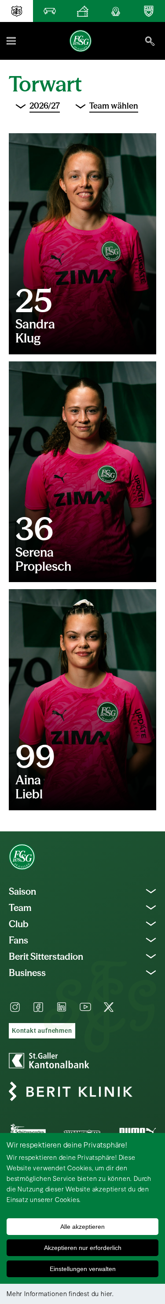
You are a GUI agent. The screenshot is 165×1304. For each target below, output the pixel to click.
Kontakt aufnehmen (42, 1030)
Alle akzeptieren (82, 1226)
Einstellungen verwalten (83, 1268)
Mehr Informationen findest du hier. (60, 1294)
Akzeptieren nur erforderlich (82, 1247)
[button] (11, 41)
